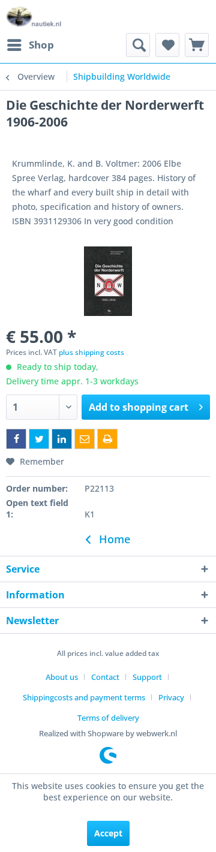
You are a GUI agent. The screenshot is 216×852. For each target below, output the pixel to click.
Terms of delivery (108, 717)
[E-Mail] (84, 438)
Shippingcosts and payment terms (84, 697)
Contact (105, 677)
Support (147, 677)
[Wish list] (167, 45)
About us (62, 677)
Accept (108, 833)
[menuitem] (30, 45)
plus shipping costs (91, 352)
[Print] (107, 438)
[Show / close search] (138, 45)
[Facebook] (16, 438)
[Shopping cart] (197, 45)
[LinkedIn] (61, 438)
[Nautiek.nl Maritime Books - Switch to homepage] (34, 16)
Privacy (171, 697)
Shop (41, 45)
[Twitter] (39, 438)
